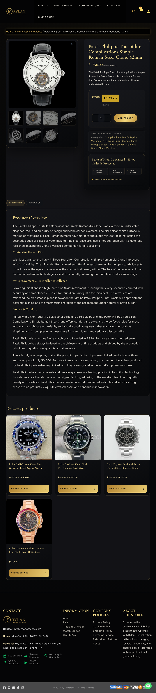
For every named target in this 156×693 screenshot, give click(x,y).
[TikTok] (18, 687)
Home (9, 31)
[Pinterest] (13, 687)
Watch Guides (71, 630)
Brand (41, 5)
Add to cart (125, 118)
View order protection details (108, 179)
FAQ (65, 622)
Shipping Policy (102, 630)
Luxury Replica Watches (28, 31)
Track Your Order (73, 626)
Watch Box (69, 635)
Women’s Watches (89, 5)
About (67, 618)
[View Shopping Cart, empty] (141, 11)
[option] (110, 98)
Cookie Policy (101, 626)
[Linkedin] (22, 687)
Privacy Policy (101, 622)
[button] (46, 5)
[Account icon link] (148, 11)
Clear (105, 105)
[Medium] (9, 687)
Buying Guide (45, 17)
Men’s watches (63, 5)
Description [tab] (15, 203)
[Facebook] (4, 687)
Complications (113, 137)
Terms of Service (103, 635)
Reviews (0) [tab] (35, 203)
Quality (96, 97)
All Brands (113, 5)
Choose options (19, 489)
